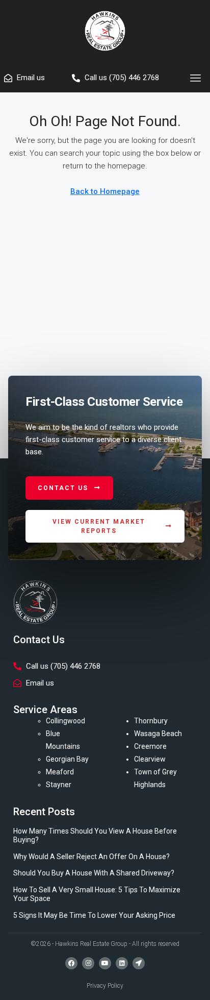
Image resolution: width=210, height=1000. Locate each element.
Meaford (60, 772)
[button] (196, 78)
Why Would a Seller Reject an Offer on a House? (91, 856)
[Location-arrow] (139, 963)
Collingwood (65, 721)
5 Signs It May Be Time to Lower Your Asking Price (94, 915)
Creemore (150, 746)
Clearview (150, 759)
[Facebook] (71, 963)
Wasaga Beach (158, 733)
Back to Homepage (105, 191)
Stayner (58, 785)
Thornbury (151, 721)
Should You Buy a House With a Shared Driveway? (93, 873)
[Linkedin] (122, 963)
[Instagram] (88, 963)
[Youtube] (105, 963)
